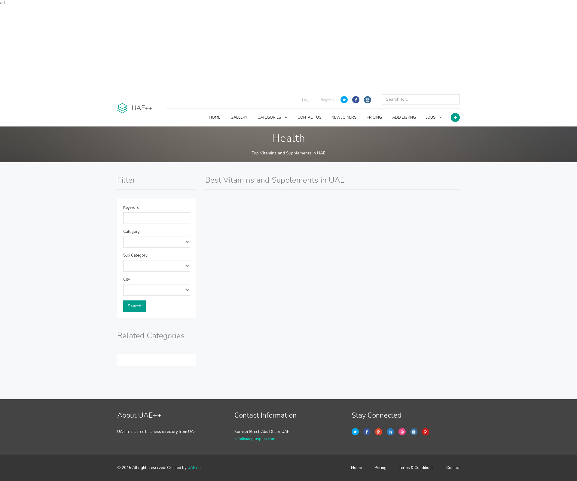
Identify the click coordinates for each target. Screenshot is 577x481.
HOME (214, 117)
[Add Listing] (455, 117)
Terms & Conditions (416, 467)
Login (307, 99)
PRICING (374, 117)
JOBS (431, 117)
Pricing (380, 467)
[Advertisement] (288, 48)
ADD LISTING (404, 117)
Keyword (131, 207)
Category (131, 231)
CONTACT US (309, 117)
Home (356, 467)
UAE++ (194, 467)
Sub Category (135, 255)
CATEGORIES (270, 117)
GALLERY (238, 117)
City (126, 279)
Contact (453, 467)
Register (327, 99)
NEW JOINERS (343, 117)
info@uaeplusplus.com (254, 439)
